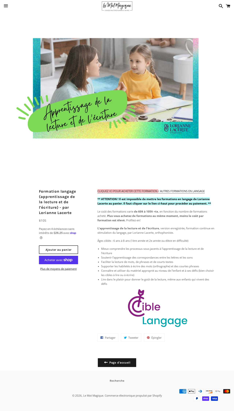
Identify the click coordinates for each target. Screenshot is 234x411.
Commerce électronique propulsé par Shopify (133, 395)
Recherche (117, 380)
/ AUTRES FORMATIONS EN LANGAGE (151, 191)
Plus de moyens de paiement (58, 269)
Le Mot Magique (93, 395)
